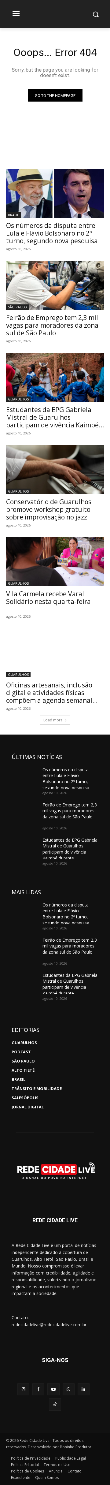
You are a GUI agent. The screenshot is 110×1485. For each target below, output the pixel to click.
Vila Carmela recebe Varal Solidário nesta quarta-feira (48, 598)
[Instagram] (23, 1389)
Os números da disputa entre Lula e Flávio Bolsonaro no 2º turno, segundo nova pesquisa (52, 233)
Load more (53, 720)
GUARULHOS (18, 399)
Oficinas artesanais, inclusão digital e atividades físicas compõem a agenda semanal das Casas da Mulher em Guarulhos (49, 700)
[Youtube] (53, 1389)
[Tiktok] (55, 1404)
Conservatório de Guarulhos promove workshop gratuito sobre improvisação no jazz (48, 509)
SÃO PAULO (17, 307)
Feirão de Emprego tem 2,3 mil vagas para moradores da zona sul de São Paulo (52, 325)
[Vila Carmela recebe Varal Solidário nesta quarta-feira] (55, 561)
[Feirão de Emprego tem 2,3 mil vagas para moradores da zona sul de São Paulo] (55, 285)
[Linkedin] (84, 1389)
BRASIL (13, 215)
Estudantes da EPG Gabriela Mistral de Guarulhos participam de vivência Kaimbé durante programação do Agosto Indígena (52, 425)
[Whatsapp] (69, 1389)
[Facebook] (38, 1389)
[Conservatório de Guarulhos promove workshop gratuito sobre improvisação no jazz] (55, 469)
